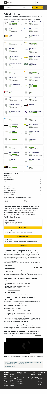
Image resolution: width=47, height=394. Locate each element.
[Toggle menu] (42, 2)
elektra (20, 19)
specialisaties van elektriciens (14, 290)
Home (5, 10)
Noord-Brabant (11, 381)
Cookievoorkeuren (34, 378)
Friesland (5, 376)
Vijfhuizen (5, 198)
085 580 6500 (23, 227)
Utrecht (11, 376)
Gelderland (12, 374)
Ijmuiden (25, 201)
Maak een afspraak (23, 245)
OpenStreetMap (36, 353)
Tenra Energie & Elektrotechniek (23, 377)
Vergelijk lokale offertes (23, 236)
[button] (27, 351)
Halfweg (5, 202)
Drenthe (5, 378)
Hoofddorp (26, 198)
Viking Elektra (19, 381)
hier (13, 366)
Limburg (12, 385)
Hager (37, 267)
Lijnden (25, 200)
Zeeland (12, 383)
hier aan (5, 357)
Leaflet (32, 353)
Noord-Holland (38, 335)
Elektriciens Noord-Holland (12, 10)
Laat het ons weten (31, 356)
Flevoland (5, 383)
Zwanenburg (6, 201)
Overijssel (6, 385)
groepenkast (24, 19)
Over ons (40, 374)
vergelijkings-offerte (12, 294)
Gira (34, 267)
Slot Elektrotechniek (21, 379)
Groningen (6, 374)
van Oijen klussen (20, 375)
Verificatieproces (41, 375)
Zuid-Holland (13, 378)
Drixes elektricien (20, 383)
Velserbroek (6, 200)
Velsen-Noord (26, 202)
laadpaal (30, 19)
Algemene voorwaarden (33, 375)
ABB (41, 267)
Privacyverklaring (34, 377)
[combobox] (25, 7)
